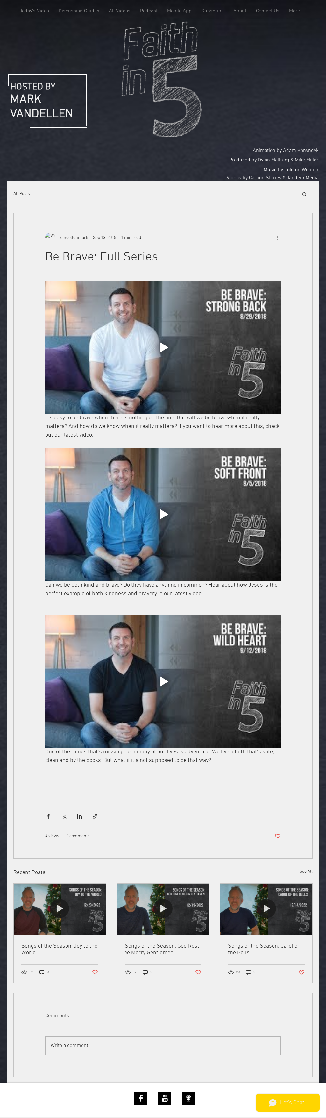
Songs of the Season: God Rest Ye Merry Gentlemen (162, 949)
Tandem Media (303, 178)
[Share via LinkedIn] (79, 816)
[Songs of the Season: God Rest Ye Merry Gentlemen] (163, 909)
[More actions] (277, 237)
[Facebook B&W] (140, 1098)
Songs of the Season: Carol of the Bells (263, 949)
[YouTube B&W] (164, 1098)
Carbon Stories (265, 178)
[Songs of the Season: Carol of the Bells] (266, 909)
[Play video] (163, 347)
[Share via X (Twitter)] (64, 816)
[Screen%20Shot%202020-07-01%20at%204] (188, 1098)
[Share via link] (95, 816)
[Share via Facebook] (48, 816)
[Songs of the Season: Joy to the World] (60, 909)
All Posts (21, 193)
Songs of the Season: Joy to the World (59, 949)
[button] (304, 193)
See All (306, 871)
